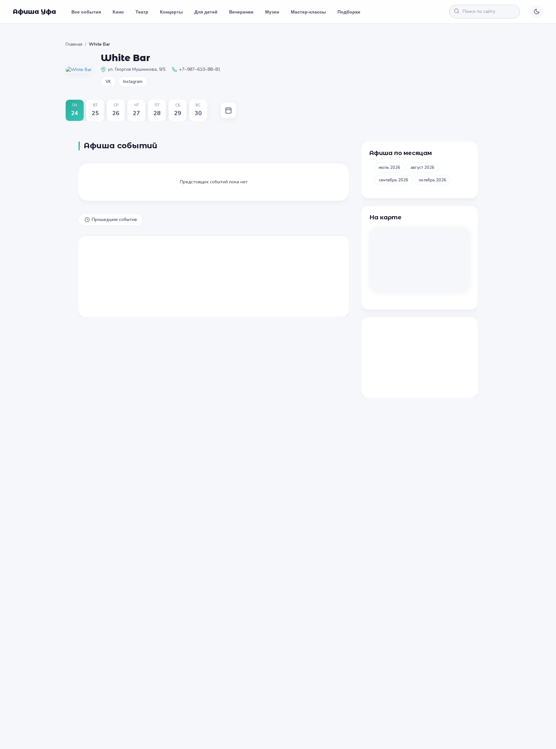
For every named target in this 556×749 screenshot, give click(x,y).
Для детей (206, 11)
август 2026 (422, 167)
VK (108, 82)
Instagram (133, 82)
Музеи (272, 11)
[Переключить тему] (536, 11)
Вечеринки (241, 11)
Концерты (171, 11)
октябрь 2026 (432, 180)
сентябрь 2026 (393, 180)
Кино (118, 11)
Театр (141, 11)
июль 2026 (389, 167)
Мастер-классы (308, 11)
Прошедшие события (114, 219)
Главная (74, 44)
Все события (86, 11)
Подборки (349, 11)
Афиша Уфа (34, 11)
